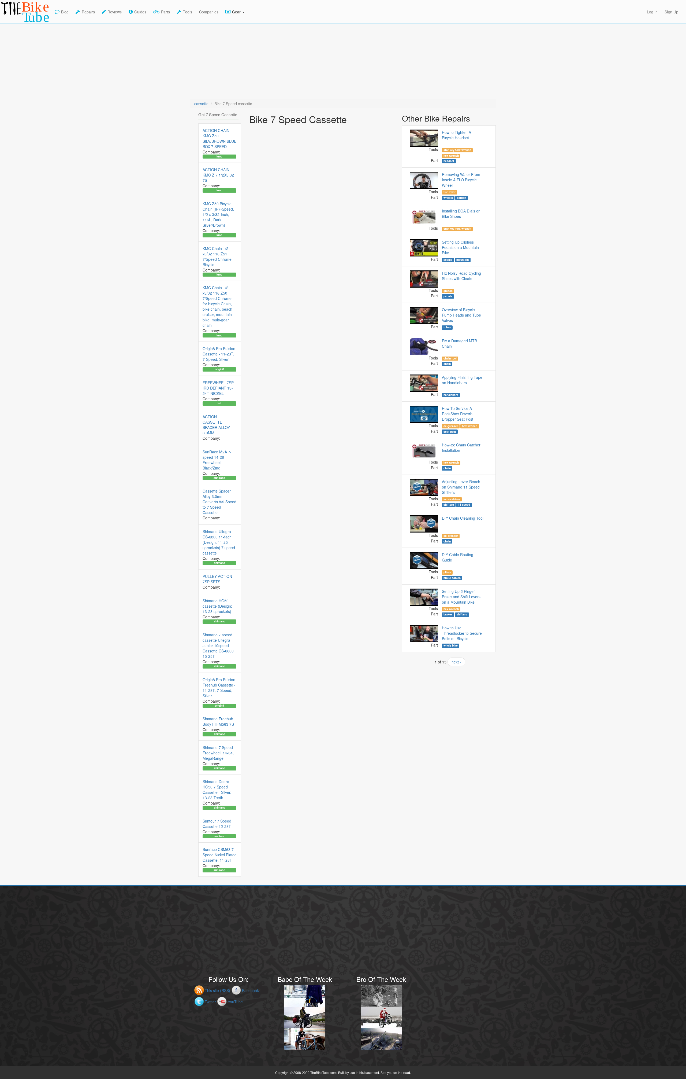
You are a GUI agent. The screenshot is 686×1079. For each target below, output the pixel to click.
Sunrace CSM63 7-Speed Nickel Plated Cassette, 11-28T (220, 855)
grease (448, 291)
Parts (165, 11)
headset (448, 161)
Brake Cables (452, 578)
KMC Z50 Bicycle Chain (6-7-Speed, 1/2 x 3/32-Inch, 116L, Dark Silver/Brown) (218, 214)
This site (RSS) (217, 990)
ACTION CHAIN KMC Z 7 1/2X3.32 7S (218, 175)
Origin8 (219, 369)
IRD (219, 403)
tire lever (449, 192)
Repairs (88, 11)
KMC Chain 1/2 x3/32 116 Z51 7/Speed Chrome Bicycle (217, 256)
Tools (187, 11)
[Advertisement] (343, 61)
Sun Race (219, 478)
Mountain (462, 260)
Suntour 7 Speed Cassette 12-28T (217, 823)
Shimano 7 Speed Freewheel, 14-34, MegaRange (218, 753)
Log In (652, 11)
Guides (140, 11)
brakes (448, 614)
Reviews (114, 11)
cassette (201, 103)
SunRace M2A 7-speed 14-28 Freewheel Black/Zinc (217, 460)
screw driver (451, 499)
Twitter (210, 1001)
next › (456, 662)
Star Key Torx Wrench (457, 150)
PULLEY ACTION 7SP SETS (217, 579)
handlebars (450, 395)
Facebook (250, 990)
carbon (461, 198)
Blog (65, 11)
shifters (448, 505)
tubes (447, 327)
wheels (448, 198)
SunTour (219, 836)
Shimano (219, 563)
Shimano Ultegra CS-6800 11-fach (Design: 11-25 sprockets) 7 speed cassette (219, 542)
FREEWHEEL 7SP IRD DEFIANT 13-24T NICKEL (218, 388)
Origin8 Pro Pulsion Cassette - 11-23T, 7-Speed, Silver (219, 354)
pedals (447, 260)
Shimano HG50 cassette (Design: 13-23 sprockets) (217, 606)
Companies (208, 11)
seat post (449, 431)
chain (447, 364)
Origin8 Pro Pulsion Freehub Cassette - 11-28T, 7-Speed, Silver (219, 687)
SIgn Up (671, 11)
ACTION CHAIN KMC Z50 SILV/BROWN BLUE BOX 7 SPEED (219, 138)
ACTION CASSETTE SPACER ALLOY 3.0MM (216, 424)
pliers (447, 572)
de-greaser (450, 426)
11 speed (464, 505)
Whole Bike (450, 645)
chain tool (450, 358)
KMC (219, 156)
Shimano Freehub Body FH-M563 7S (218, 721)
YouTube (235, 1001)
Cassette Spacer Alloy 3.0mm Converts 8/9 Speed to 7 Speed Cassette (219, 501)
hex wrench (451, 155)
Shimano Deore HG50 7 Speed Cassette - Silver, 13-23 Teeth (217, 789)
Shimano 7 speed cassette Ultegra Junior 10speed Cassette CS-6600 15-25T (218, 645)
